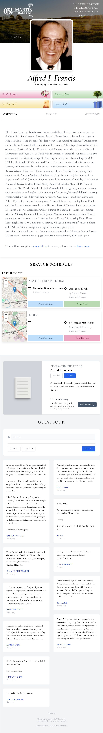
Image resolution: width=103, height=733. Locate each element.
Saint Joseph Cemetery (80, 327)
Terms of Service (58, 721)
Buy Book (70, 375)
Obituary (10, 114)
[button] (14, 289)
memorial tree (40, 246)
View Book (56, 375)
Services (51, 114)
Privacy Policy (45, 721)
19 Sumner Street (77, 293)
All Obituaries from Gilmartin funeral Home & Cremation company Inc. (86, 10)
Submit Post (88, 449)
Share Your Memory (87, 404)
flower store (83, 246)
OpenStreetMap (54, 725)
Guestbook (92, 114)
